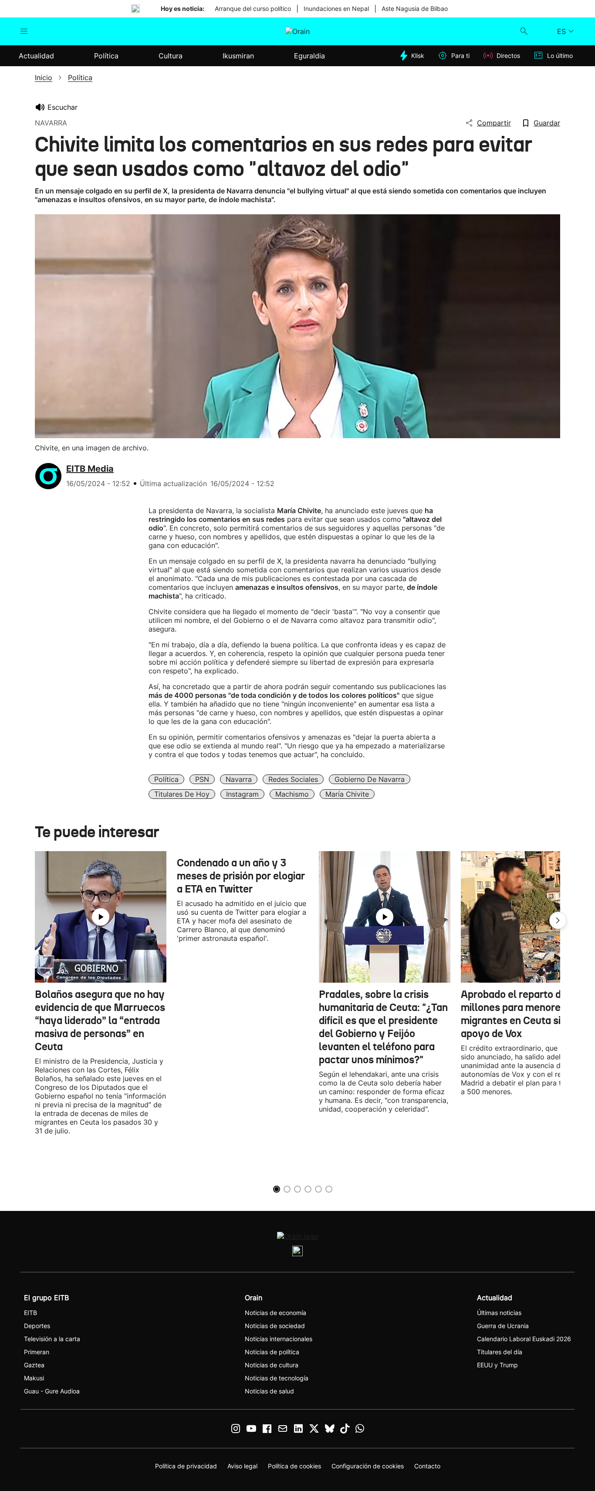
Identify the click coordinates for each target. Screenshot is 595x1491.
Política (166, 779)
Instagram (242, 794)
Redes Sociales (293, 779)
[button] (558, 920)
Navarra (239, 779)
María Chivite (347, 794)
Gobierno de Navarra (370, 779)
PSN (202, 779)
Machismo (292, 794)
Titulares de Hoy (182, 794)
